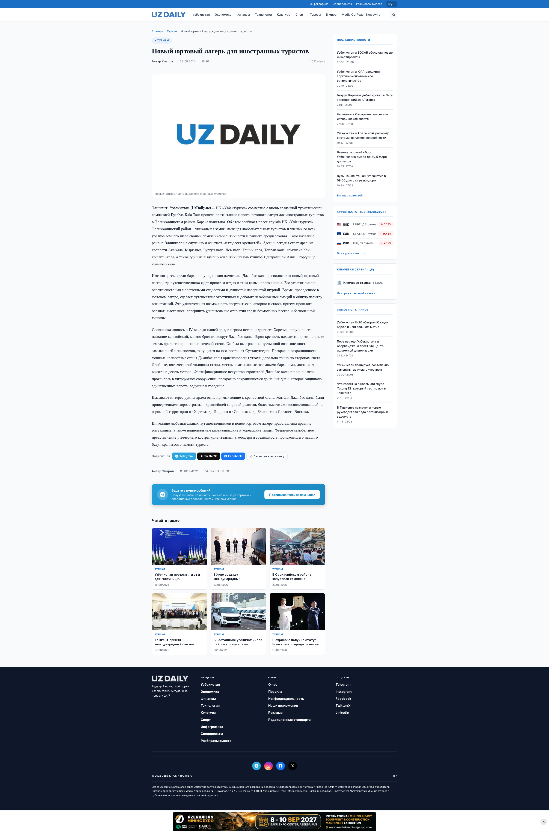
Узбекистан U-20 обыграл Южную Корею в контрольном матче (362, 324)
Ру (390, 4)
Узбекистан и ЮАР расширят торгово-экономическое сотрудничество (358, 76)
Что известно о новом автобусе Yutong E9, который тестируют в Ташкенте (361, 388)
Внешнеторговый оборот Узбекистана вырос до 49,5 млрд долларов (362, 156)
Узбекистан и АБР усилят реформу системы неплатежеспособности (363, 135)
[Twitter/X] (292, 766)
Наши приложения (283, 705)
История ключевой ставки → (358, 293)
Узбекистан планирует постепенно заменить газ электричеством (363, 367)
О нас (272, 684)
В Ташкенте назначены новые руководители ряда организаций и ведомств (362, 412)
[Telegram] (256, 766)
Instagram (344, 692)
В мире (331, 14)
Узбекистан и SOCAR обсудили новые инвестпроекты (365, 55)
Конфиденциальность (286, 699)
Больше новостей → (351, 195)
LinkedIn (342, 713)
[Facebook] (280, 766)
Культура (283, 14)
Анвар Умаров (162, 61)
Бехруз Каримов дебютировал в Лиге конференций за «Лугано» (364, 97)
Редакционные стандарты (289, 720)
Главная (157, 31)
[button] (393, 14)
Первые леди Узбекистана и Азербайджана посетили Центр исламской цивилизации (360, 346)
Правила (275, 692)
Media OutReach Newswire (361, 14)
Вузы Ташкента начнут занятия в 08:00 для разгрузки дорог (361, 178)
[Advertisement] (274, 821)
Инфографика (319, 4)
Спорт (300, 14)
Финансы (243, 14)
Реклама (275, 713)
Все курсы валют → (351, 253)
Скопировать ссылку (268, 456)
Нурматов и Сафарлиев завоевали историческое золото (362, 116)
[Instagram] (268, 766)
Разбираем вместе (369, 4)
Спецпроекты (342, 4)
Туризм (315, 14)
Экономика (223, 14)
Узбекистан (201, 14)
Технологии (263, 14)
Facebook (235, 456)
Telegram (186, 456)
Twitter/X (210, 456)
